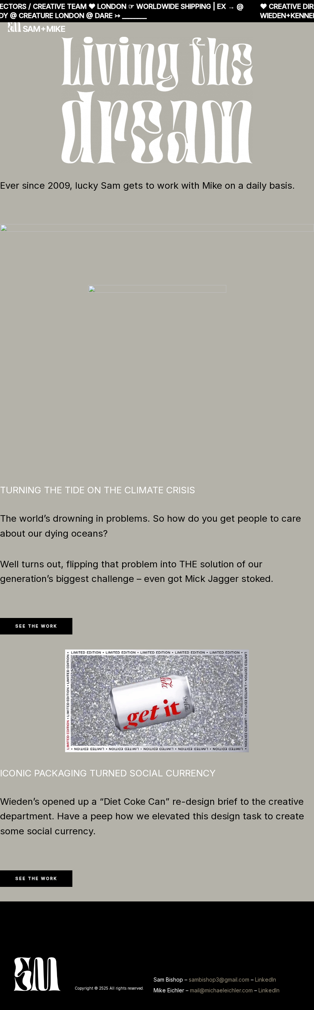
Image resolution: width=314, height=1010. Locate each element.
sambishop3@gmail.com (219, 979)
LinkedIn (265, 979)
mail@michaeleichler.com (221, 990)
